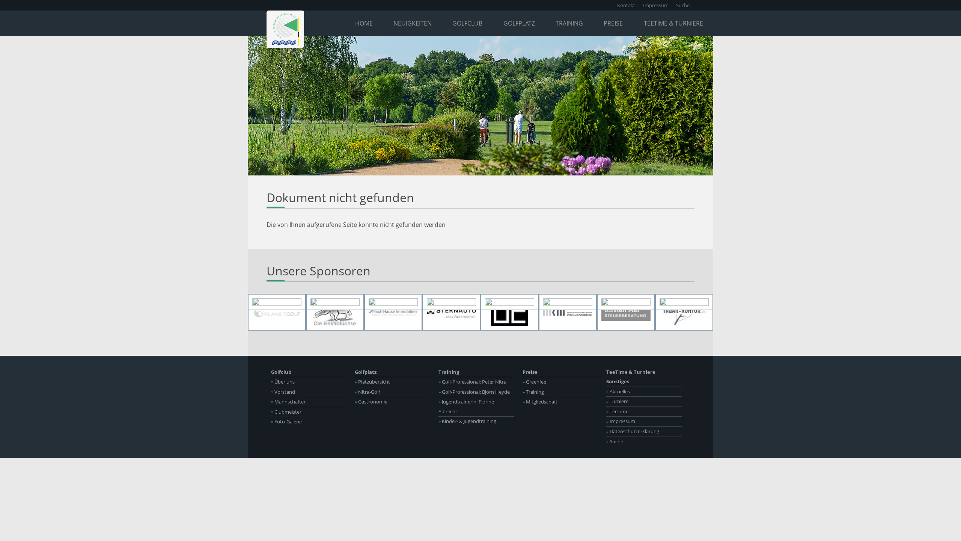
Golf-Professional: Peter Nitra (472, 381)
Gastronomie (371, 401)
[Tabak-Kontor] (684, 312)
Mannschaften (289, 401)
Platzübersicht (372, 381)
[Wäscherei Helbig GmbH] (509, 302)
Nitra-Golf (367, 391)
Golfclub (467, 23)
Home (364, 23)
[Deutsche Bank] (277, 302)
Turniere (617, 401)
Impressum (656, 5)
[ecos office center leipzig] (567, 302)
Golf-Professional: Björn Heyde (474, 391)
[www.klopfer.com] (393, 302)
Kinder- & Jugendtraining (467, 421)
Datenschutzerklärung (632, 431)
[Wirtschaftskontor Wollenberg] (567, 312)
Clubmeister (286, 411)
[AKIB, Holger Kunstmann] (684, 302)
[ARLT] (451, 302)
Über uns (283, 381)
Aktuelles (618, 391)
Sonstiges (617, 381)
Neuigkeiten (412, 23)
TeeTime (617, 411)
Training (569, 23)
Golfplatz (519, 23)
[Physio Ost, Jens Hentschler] (335, 302)
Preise (613, 23)
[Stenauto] (451, 312)
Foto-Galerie (286, 421)
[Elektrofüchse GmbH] (335, 312)
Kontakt (626, 5)
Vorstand (283, 391)
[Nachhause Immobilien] (393, 312)
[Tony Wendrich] (626, 302)
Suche (683, 5)
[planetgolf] (277, 312)
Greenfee (534, 381)
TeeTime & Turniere (673, 23)
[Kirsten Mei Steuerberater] (626, 312)
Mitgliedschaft (540, 401)
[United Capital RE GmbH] (509, 312)
